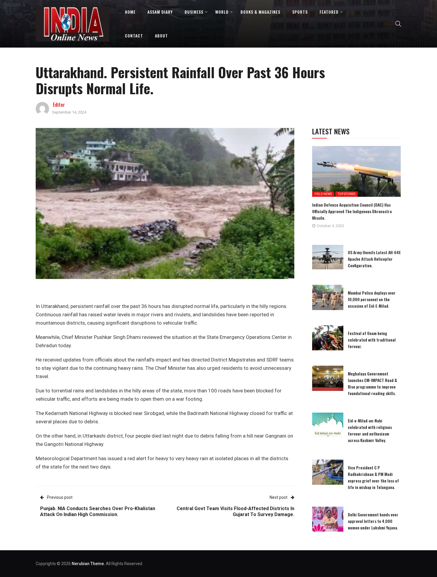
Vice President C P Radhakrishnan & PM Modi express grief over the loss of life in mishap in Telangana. (373, 477)
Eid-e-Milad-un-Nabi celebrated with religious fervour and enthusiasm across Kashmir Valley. (370, 430)
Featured (329, 12)
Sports (300, 12)
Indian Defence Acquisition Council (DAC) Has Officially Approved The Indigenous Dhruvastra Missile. (352, 211)
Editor (59, 104)
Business (194, 12)
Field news (323, 194)
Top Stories (346, 194)
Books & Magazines (260, 12)
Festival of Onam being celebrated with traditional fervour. (372, 339)
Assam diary (160, 12)
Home (130, 12)
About (161, 35)
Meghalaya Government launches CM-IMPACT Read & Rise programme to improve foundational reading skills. (372, 383)
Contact (134, 35)
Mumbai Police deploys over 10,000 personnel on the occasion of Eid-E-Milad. (372, 299)
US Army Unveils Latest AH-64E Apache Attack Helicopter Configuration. (374, 258)
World (222, 12)
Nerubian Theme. (88, 563)
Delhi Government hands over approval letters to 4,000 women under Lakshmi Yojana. (373, 521)
